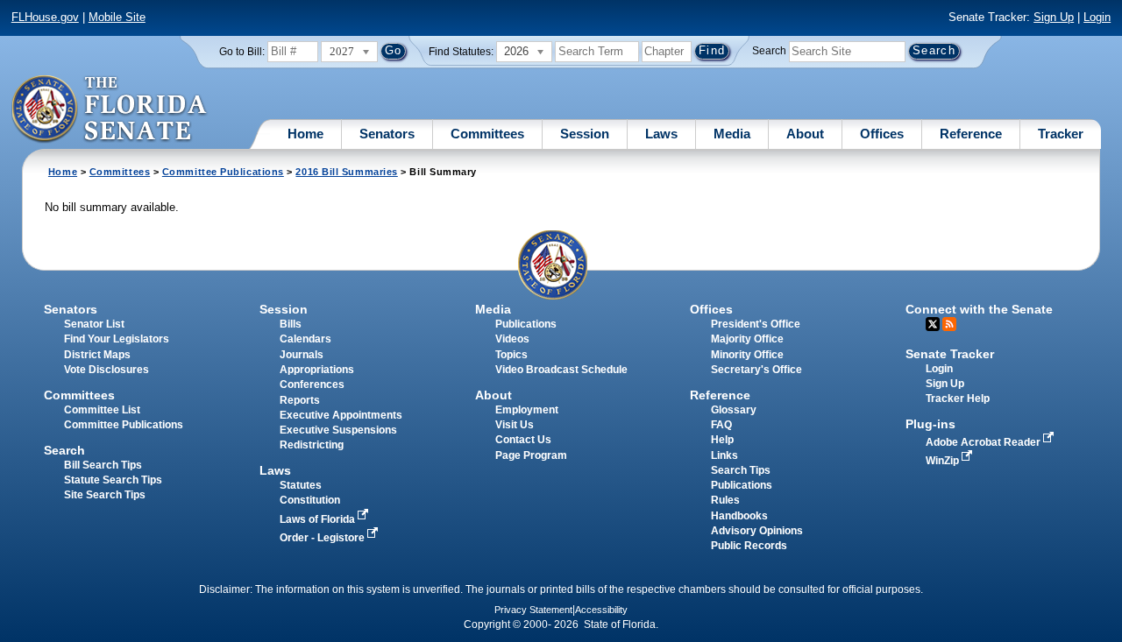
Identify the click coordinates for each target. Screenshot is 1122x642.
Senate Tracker (949, 354)
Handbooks (739, 516)
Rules (725, 500)
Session (584, 133)
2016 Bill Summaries (346, 171)
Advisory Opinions (757, 531)
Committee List (102, 410)
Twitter (933, 324)
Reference (971, 133)
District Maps (97, 354)
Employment (526, 410)
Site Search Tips (105, 495)
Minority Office (747, 354)
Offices (882, 133)
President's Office (755, 324)
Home (305, 133)
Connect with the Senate (979, 309)
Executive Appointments (341, 415)
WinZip (944, 460)
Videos (512, 339)
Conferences (312, 384)
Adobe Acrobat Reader (984, 442)
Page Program (531, 455)
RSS (949, 324)
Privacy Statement (533, 609)
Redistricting (312, 445)
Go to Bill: (242, 51)
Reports (300, 400)
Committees (487, 133)
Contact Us (523, 439)
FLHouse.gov (45, 17)
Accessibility (601, 609)
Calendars (305, 339)
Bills (291, 324)
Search (769, 51)
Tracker (1060, 133)
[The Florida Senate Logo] (110, 109)
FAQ (721, 425)
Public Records (749, 545)
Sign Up (1053, 17)
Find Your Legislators (116, 339)
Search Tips (740, 470)
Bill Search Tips (103, 465)
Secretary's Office (756, 369)
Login (1097, 17)
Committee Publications (223, 171)
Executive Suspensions (338, 430)
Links (724, 455)
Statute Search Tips (113, 480)
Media (732, 133)
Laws (661, 133)
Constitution (310, 500)
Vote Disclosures (106, 369)
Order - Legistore (323, 538)
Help (722, 439)
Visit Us (514, 425)
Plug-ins (930, 424)
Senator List (94, 324)
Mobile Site (117, 17)
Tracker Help (958, 398)
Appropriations (317, 369)
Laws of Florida (319, 519)
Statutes (301, 485)
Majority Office (747, 339)
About (805, 133)
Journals (301, 354)
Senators (387, 133)
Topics (511, 354)
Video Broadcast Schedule (561, 369)
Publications (526, 324)
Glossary (733, 410)
